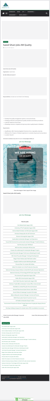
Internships (12, 11)
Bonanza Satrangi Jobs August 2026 (25, 236)
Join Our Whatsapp (25, 142)
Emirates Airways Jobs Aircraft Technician (25, 233)
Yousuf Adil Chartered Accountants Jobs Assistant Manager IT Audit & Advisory (25, 242)
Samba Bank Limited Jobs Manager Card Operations (25, 239)
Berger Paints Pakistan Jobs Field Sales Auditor (25, 258)
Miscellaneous (23, 14)
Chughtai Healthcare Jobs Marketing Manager (25, 261)
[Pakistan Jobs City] (3, 13)
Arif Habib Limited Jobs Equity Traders (25, 300)
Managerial (6, 41)
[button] (25, 12)
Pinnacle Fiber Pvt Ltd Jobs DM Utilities (25, 264)
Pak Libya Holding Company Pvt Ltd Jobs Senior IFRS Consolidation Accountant (25, 308)
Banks (18, 11)
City (23, 11)
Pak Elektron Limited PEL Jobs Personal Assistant (25, 286)
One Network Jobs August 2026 (25, 225)
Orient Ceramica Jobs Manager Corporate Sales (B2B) (13, 316)
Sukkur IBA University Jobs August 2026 (25, 278)
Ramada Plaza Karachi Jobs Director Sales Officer (25, 289)
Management (12, 14)
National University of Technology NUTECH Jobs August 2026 (25, 272)
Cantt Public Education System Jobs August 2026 (25, 281)
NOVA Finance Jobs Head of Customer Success (25, 298)
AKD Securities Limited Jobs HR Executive (25, 247)
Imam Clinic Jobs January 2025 (39, 315)
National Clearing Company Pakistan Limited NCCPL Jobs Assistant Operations (25, 270)
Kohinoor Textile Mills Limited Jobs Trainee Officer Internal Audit (25, 284)
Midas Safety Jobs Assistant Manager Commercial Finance (25, 295)
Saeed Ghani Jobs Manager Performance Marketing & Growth (25, 253)
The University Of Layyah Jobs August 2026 (25, 275)
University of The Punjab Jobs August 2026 (25, 228)
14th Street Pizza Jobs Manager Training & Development (25, 256)
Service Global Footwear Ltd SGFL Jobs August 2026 (25, 230)
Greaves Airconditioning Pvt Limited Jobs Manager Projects (25, 250)
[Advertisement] (25, 30)
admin (13, 47)
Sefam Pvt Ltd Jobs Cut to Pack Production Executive (25, 267)
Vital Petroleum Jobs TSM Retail (25, 244)
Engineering (31, 11)
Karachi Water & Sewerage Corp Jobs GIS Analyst (25, 292)
